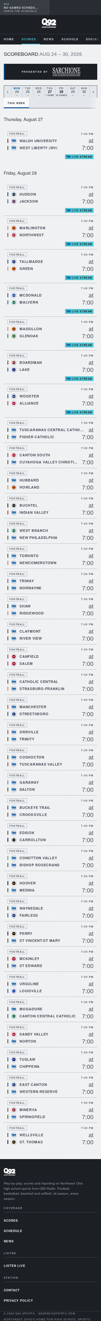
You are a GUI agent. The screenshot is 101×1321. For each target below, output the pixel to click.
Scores (29, 39)
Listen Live (14, 1265)
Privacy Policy (18, 1300)
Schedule (13, 1231)
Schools (70, 39)
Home (9, 39)
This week (16, 103)
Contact (12, 1290)
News (49, 39)
